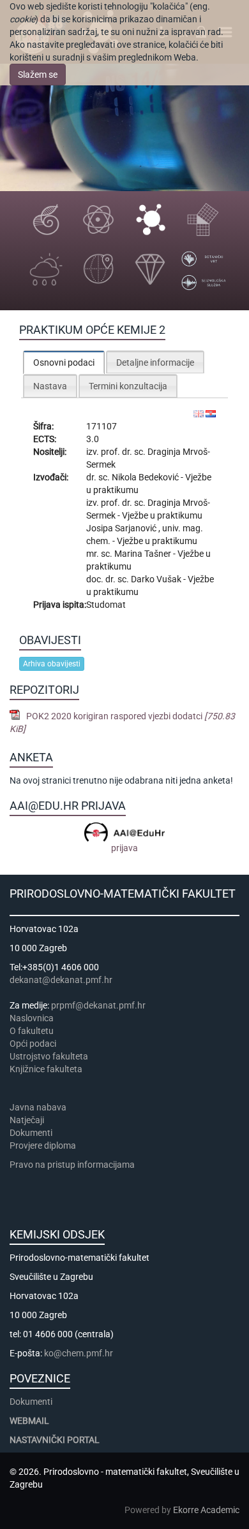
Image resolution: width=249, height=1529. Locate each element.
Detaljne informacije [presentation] (155, 362)
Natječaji (27, 1120)
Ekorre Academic (206, 1510)
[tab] (64, 362)
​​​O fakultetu (32, 1031)
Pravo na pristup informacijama (74, 1164)
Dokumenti (31, 1133)
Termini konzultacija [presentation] (128, 386)
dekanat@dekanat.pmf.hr (61, 980)
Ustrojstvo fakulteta (49, 1056)
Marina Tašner (143, 554)
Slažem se (37, 74)
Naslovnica (32, 1018)
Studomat (106, 604)
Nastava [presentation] (50, 386)
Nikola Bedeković (146, 477)
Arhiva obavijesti (51, 663)
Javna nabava (38, 1107)
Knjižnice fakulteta (46, 1069)
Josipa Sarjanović (122, 528)
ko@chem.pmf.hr (78, 1353)
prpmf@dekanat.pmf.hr (98, 1005)
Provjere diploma (43, 1145)
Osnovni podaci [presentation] (63, 362)
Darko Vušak (157, 579)
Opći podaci (33, 1043)
